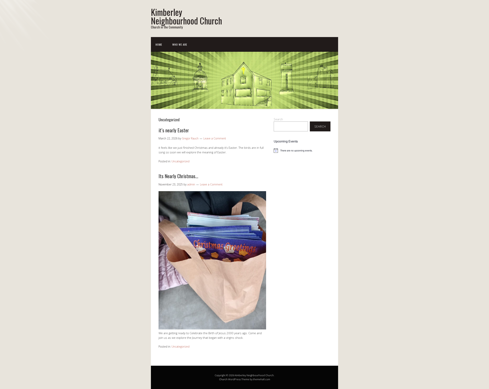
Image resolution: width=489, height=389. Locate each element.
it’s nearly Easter (174, 130)
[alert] (302, 150)
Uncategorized (180, 161)
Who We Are (179, 44)
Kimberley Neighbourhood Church (186, 16)
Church (223, 379)
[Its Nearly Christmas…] (212, 328)
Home (158, 44)
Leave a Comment (214, 138)
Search (278, 119)
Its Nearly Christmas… (178, 176)
